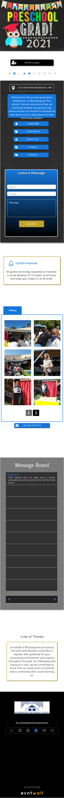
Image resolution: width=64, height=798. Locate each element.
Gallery (12, 310)
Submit (31, 224)
